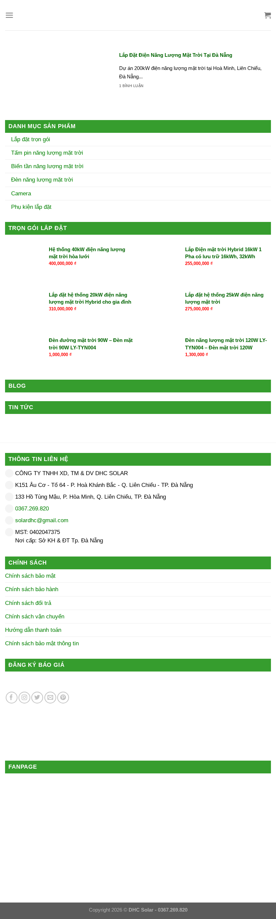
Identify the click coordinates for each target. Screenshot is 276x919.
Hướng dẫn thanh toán (33, 630)
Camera (20, 193)
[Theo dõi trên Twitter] (37, 697)
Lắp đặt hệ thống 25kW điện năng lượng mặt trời (224, 298)
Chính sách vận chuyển (34, 616)
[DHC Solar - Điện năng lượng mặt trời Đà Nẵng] (138, 15)
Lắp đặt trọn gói (29, 139)
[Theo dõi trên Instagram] (24, 697)
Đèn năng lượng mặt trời (41, 180)
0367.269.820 (32, 508)
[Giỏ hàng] (267, 15)
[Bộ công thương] (72, 738)
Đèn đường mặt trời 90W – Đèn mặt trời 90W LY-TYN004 (91, 343)
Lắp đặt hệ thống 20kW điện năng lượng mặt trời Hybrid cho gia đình (90, 298)
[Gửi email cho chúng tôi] (50, 697)
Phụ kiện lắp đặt (30, 207)
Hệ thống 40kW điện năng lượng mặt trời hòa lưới (87, 252)
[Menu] (9, 15)
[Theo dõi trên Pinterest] (63, 697)
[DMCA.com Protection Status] (121, 699)
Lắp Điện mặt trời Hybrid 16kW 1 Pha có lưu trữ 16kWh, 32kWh (223, 252)
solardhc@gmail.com (41, 520)
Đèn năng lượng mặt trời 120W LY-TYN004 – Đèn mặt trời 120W (226, 343)
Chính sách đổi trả (28, 603)
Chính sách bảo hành (31, 589)
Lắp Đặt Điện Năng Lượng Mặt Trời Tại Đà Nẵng (175, 55)
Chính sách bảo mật (30, 576)
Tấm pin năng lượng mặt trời (46, 153)
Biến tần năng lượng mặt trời (46, 166)
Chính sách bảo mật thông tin (42, 643)
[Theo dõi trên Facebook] (12, 697)
